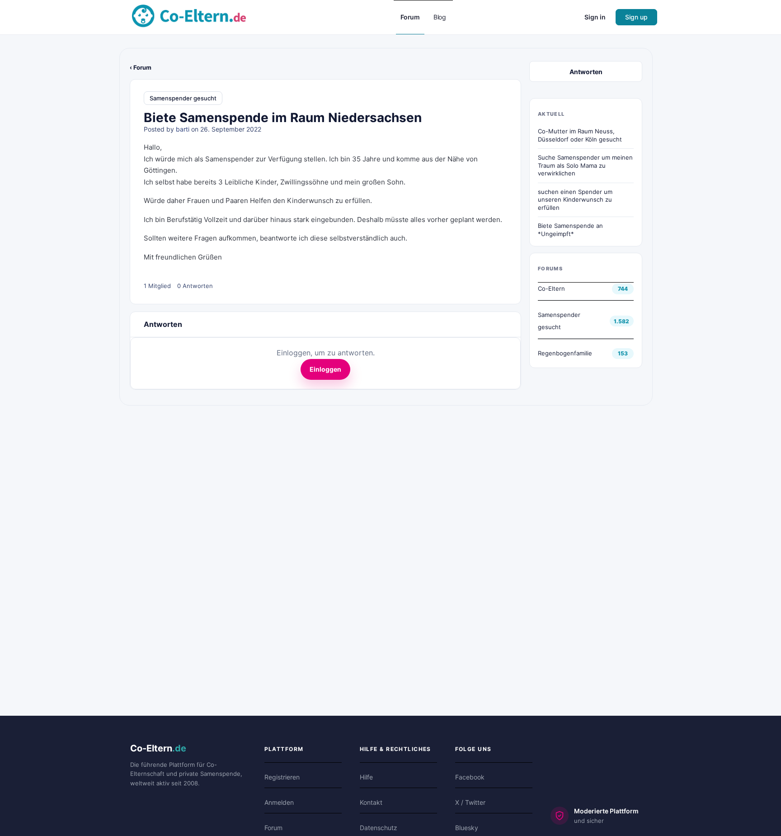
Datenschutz (378, 827)
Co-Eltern (551, 288)
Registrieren (282, 777)
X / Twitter (470, 802)
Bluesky (466, 827)
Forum (273, 827)
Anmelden (279, 802)
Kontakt (371, 802)
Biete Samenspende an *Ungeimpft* (570, 229)
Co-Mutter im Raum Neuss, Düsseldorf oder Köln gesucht (580, 135)
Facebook (470, 777)
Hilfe (366, 777)
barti (182, 129)
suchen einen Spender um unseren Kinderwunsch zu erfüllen (575, 199)
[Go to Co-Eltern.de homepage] (189, 16)
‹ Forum (140, 67)
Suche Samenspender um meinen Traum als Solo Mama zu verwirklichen (585, 165)
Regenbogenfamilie (565, 353)
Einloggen (325, 369)
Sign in (595, 17)
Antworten (585, 72)
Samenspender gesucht (183, 98)
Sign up (636, 17)
